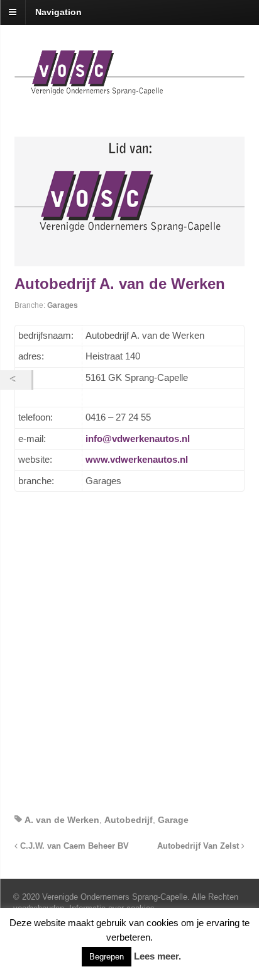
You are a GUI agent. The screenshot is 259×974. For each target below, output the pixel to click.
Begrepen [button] (106, 956)
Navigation (58, 12)
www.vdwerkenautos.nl (136, 459)
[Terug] (15, 380)
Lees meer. (157, 956)
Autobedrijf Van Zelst (199, 846)
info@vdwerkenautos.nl (137, 438)
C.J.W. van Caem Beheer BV (73, 846)
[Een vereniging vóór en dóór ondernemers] (129, 88)
